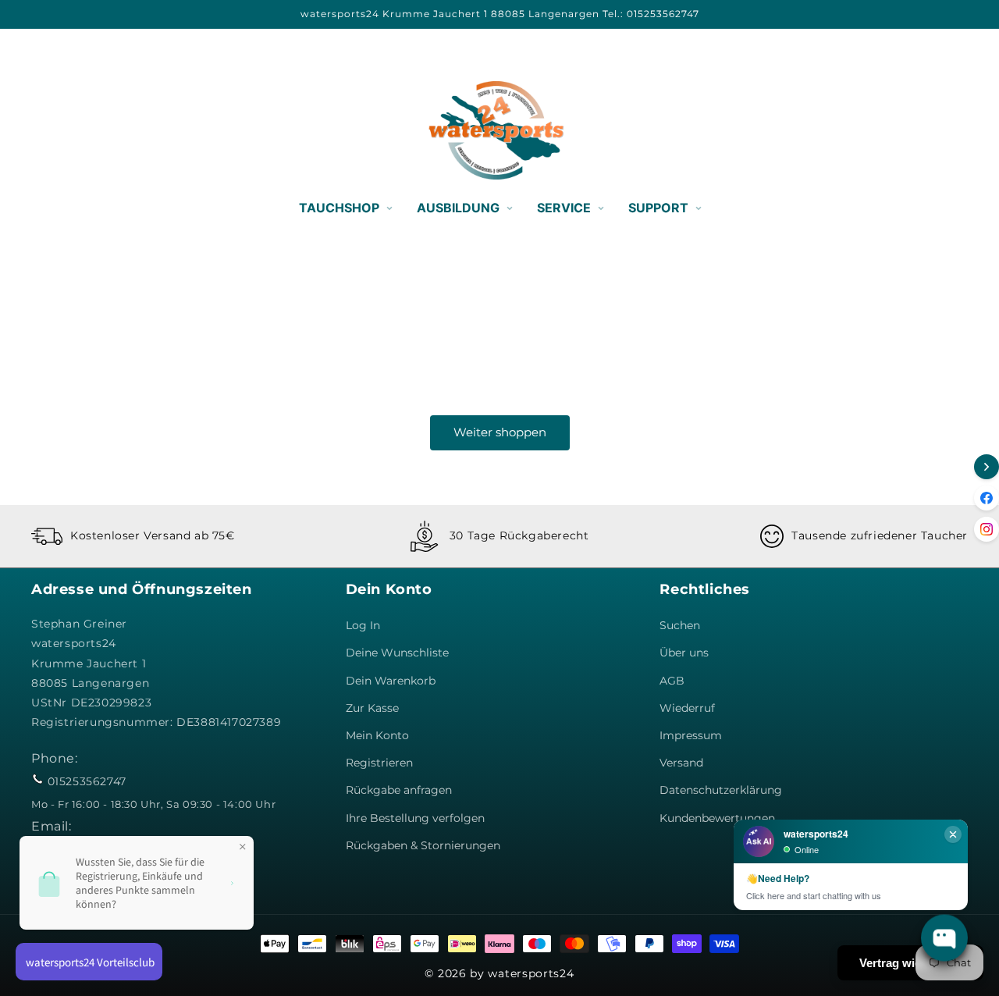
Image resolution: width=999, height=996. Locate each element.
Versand (681, 763)
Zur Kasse (372, 708)
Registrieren (379, 763)
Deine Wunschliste (397, 653)
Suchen (679, 625)
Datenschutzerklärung (720, 790)
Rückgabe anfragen (399, 790)
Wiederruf (687, 708)
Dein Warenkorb (391, 681)
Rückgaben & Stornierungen (423, 845)
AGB (671, 681)
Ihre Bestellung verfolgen (415, 818)
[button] (48, 130)
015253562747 (87, 781)
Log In (363, 625)
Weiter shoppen (499, 432)
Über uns (684, 653)
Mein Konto (377, 735)
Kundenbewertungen (717, 818)
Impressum (690, 735)
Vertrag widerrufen (910, 962)
